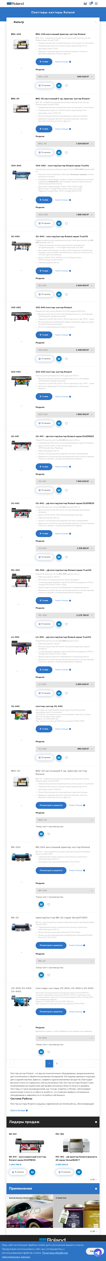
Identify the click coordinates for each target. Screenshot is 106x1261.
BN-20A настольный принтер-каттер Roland (63, 847)
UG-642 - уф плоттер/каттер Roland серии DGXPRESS (65, 503)
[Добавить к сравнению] (59, 85)
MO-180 (60, 1134)
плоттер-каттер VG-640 (49, 706)
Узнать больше (61, 62)
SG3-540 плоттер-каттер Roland (54, 372)
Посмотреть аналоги (51, 805)
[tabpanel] (21, 49)
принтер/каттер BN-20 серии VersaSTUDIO (62, 918)
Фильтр (19, 22)
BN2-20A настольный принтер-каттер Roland (60, 34)
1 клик (44, 62)
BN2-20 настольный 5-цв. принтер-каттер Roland (61, 772)
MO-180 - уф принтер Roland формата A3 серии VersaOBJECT (76, 1158)
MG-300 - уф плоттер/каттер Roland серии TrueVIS (63, 570)
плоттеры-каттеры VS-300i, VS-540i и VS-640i (64, 988)
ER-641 (13, 1134)
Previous (89, 1180)
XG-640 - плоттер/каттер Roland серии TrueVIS (62, 237)
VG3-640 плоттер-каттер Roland (54, 308)
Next (96, 1180)
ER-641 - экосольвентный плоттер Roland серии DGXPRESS (27, 1158)
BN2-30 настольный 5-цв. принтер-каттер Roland (63, 99)
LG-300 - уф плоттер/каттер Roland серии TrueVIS (63, 637)
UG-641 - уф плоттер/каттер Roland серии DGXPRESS (65, 436)
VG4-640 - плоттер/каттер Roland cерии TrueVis (62, 166)
